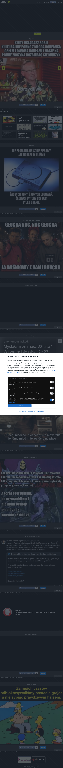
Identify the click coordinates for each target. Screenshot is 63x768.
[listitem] (31, 378)
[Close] (59, 356)
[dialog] (31, 384)
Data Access (31, 411)
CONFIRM (20, 405)
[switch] (52, 382)
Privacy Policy (40, 411)
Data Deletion (22, 411)
